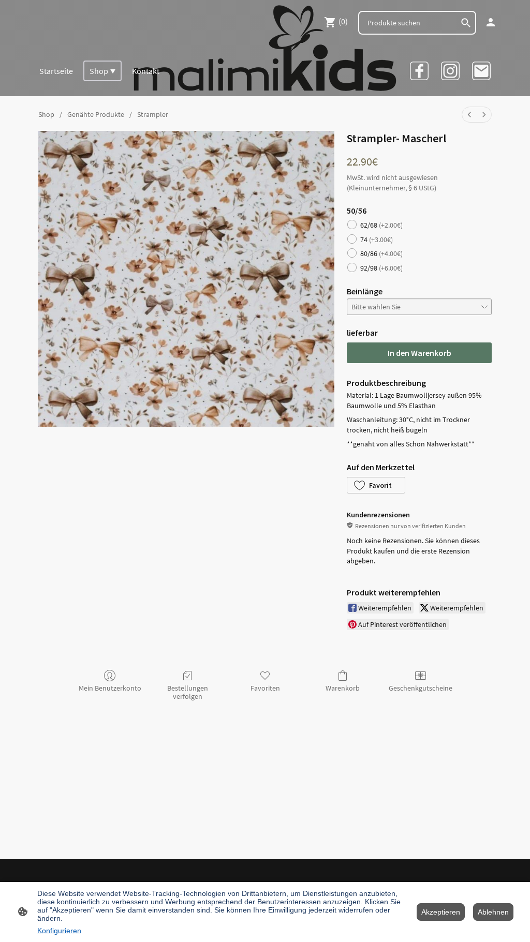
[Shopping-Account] (490, 22)
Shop (46, 114)
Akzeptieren (440, 912)
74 (376, 239)
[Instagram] (450, 71)
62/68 (381, 225)
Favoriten (265, 688)
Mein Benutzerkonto (110, 688)
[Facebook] (419, 71)
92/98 (381, 268)
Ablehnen (493, 912)
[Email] (481, 71)
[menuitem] (469, 114)
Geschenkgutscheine (420, 688)
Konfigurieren (59, 930)
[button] (376, 485)
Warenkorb (343, 688)
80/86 (381, 253)
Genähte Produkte (95, 114)
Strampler (152, 114)
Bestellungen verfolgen (187, 692)
